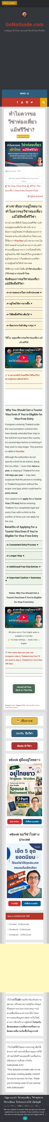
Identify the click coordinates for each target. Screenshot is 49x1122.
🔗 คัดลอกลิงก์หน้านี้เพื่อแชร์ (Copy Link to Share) (24, 179)
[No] (46, 1114)
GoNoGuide (24, 136)
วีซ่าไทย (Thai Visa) (17, 186)
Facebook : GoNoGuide (20, 929)
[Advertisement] (24, 62)
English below (35, 196)
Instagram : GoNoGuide (20, 934)
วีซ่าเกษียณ (9, 1102)
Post (13, 705)
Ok (25, 1118)
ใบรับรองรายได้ (23, 1102)
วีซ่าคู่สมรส (37, 1097)
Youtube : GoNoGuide (19, 924)
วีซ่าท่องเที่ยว (24, 1097)
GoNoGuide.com (24, 24)
